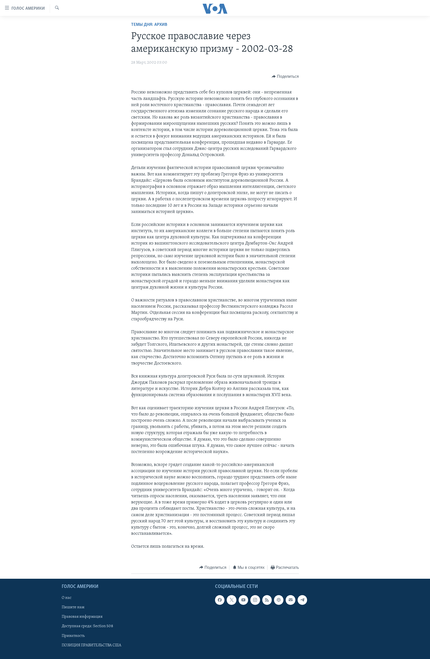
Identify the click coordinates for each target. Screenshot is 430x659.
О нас (66, 598)
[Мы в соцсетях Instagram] (255, 600)
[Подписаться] (290, 600)
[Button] (285, 76)
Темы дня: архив (149, 25)
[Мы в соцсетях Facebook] (219, 600)
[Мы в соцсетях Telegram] (302, 600)
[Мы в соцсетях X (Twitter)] (231, 600)
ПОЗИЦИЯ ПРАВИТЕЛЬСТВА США (91, 645)
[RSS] (267, 600)
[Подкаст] (278, 600)
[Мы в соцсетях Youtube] (243, 600)
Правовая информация (82, 617)
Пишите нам (73, 607)
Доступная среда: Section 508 (87, 626)
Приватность (73, 636)
